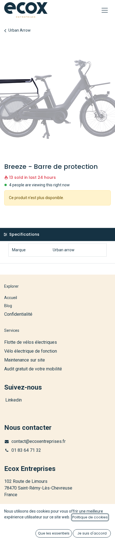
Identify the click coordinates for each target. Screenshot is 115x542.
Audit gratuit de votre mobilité (33, 369)
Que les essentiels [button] (54, 533)
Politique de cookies (90, 517)
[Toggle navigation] (105, 10)
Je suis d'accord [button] (92, 533)
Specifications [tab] (23, 234)
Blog (8, 305)
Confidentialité (18, 314)
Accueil (10, 297)
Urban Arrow (19, 30)
